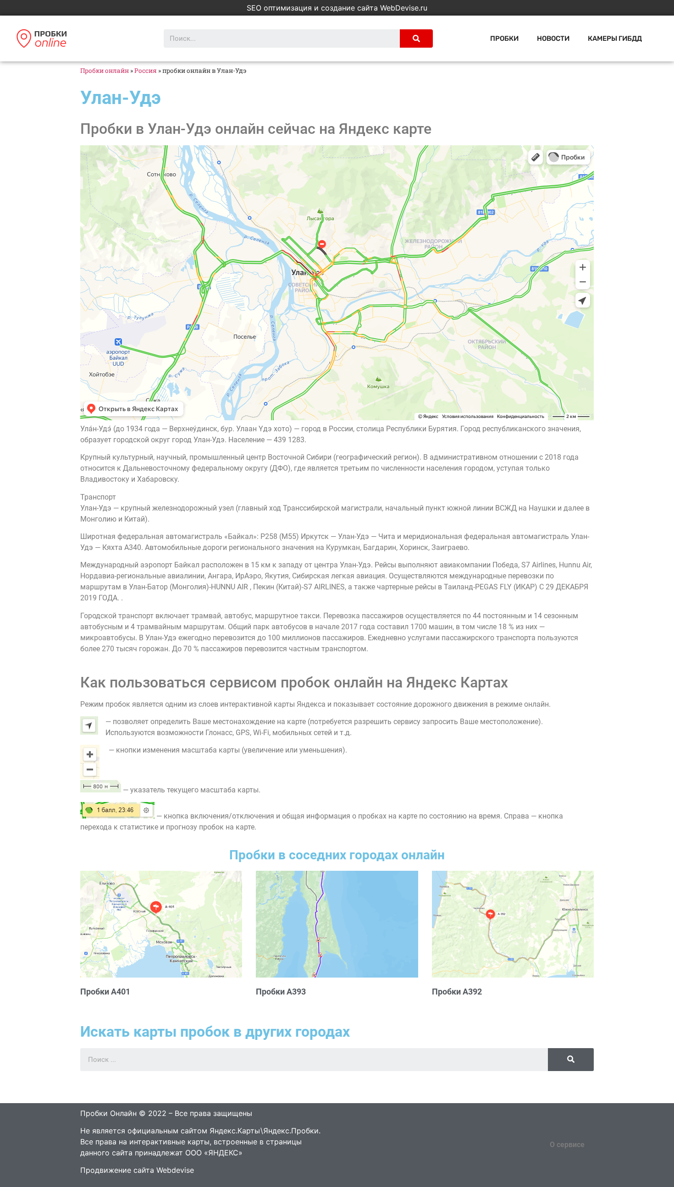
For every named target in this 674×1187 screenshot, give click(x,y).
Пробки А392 (457, 991)
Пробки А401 (105, 991)
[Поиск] (416, 38)
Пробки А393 (281, 991)
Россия (145, 70)
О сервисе (567, 1144)
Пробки (504, 38)
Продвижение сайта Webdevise (137, 1170)
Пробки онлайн (104, 70)
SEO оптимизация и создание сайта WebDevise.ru (337, 7)
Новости (553, 38)
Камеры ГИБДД (615, 38)
